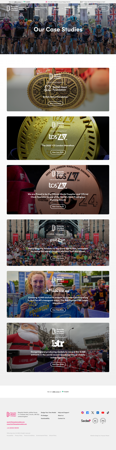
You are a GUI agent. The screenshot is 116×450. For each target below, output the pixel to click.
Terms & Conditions (29, 435)
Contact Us (61, 418)
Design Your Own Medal (41, 8)
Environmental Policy (42, 435)
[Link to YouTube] (103, 412)
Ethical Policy (52, 435)
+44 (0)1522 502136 (13, 428)
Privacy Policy (18, 435)
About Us (90, 8)
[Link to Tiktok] (108, 412)
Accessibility (10, 435)
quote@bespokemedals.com (16, 422)
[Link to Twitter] (92, 412)
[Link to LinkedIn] (97, 412)
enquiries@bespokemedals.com (17, 424)
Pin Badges (56, 8)
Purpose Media (105, 435)
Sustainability (81, 8)
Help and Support (63, 412)
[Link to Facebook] (87, 412)
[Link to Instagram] (82, 412)
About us (60, 415)
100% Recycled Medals (24, 8)
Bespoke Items (67, 8)
